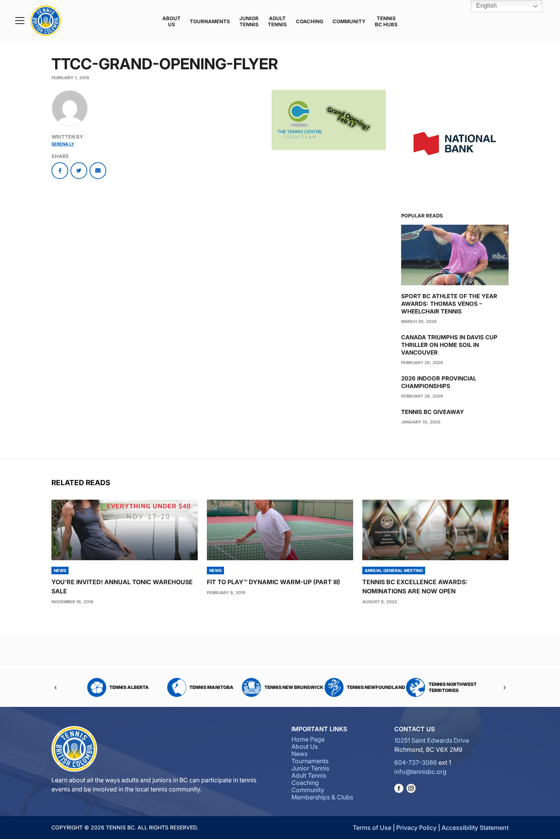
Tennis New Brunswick (291, 687)
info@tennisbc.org (420, 771)
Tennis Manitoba (209, 687)
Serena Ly (62, 144)
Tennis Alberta (127, 687)
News (299, 753)
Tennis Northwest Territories (450, 687)
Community (349, 21)
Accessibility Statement (475, 827)
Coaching (309, 21)
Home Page (308, 739)
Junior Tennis (249, 21)
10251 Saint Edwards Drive (431, 740)
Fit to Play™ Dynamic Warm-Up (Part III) (273, 582)
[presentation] (124, 530)
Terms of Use (372, 827)
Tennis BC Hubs (386, 21)
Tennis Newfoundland (373, 687)
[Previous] (56, 687)
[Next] (504, 687)
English (486, 5)
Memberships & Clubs (322, 797)
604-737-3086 (415, 762)
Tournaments (210, 21)
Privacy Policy (416, 827)
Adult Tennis (277, 21)
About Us (171, 21)
